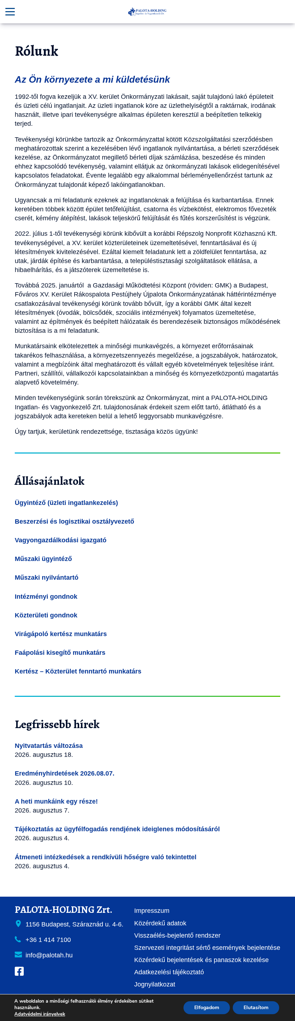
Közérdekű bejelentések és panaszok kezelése (201, 959)
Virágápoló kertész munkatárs (61, 634)
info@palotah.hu (49, 955)
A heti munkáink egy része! (56, 801)
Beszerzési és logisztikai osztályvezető (74, 521)
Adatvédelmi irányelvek (39, 1014)
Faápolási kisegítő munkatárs (60, 652)
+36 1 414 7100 (48, 939)
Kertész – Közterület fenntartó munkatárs (78, 671)
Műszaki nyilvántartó (46, 577)
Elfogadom (206, 1007)
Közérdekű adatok (160, 923)
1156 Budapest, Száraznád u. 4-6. (74, 924)
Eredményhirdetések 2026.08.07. (64, 773)
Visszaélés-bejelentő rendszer (177, 935)
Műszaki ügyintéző (43, 558)
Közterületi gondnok (46, 615)
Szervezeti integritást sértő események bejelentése (207, 947)
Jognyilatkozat (154, 984)
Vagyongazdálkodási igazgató (60, 540)
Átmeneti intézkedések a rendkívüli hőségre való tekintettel (105, 857)
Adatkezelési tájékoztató (169, 972)
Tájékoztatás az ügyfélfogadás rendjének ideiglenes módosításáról (117, 829)
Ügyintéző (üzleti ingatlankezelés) (66, 502)
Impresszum (151, 910)
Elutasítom (256, 1007)
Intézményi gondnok (46, 596)
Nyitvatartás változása (49, 745)
